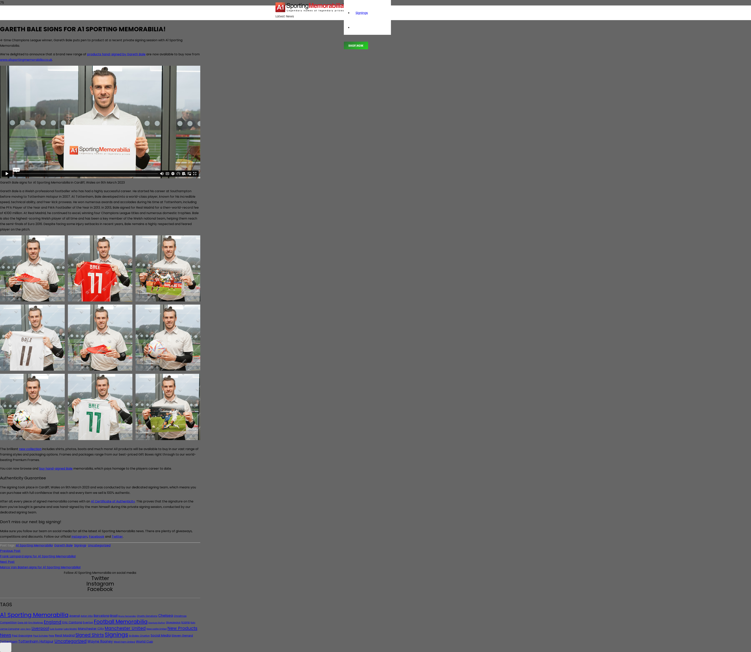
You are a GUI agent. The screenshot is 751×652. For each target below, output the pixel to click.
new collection (30, 449)
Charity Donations (147, 616)
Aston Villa (87, 616)
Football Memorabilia (120, 621)
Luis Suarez (56, 628)
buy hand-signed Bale (56, 468)
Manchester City (91, 628)
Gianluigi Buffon (156, 622)
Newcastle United (156, 628)
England (52, 622)
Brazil (114, 616)
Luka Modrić (70, 628)
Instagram (79, 536)
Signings (80, 545)
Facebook (96, 536)
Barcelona (101, 615)
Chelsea (165, 615)
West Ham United (124, 641)
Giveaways (173, 622)
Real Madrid (65, 635)
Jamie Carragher (10, 628)
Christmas (180, 616)
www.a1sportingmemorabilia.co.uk (26, 59)
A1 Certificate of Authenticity (113, 501)
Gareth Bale (63, 545)
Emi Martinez (35, 622)
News (5, 635)
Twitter (117, 536)
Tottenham (8, 641)
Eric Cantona (72, 622)
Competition (8, 622)
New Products (182, 628)
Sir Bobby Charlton (139, 635)
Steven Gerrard (182, 636)
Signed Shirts (89, 635)
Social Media (161, 635)
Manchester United (125, 628)
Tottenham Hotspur (36, 641)
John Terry (25, 629)
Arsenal (74, 616)
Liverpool (40, 628)
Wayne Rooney (100, 641)
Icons (185, 622)
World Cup (144, 641)
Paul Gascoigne (22, 636)
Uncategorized (99, 545)
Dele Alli (23, 622)
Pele (51, 635)
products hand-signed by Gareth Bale (116, 54)
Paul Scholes (40, 635)
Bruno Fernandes (127, 616)
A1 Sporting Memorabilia (34, 545)
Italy (192, 622)
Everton (88, 622)
